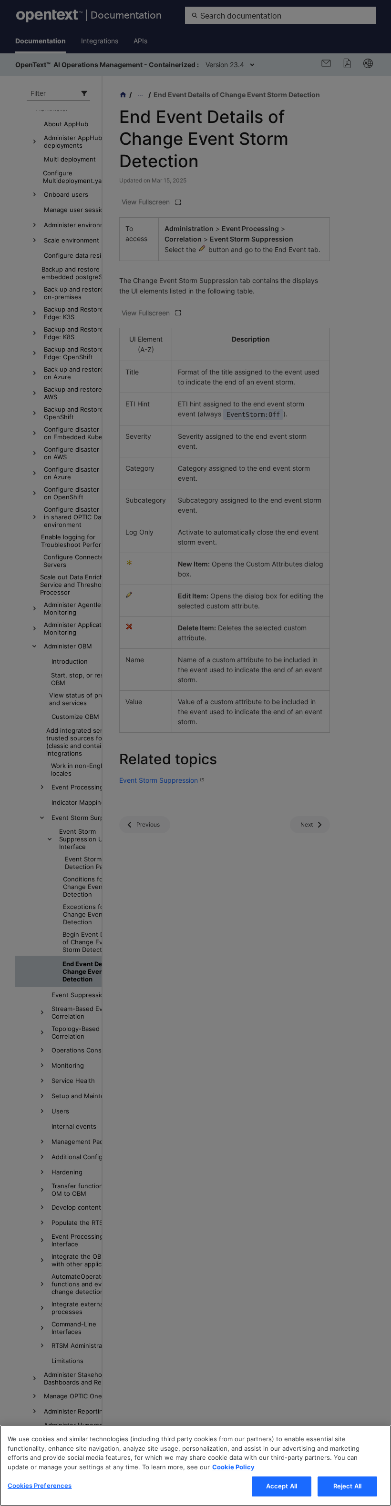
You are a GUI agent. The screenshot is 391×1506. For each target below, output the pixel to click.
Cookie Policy (233, 1467)
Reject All (347, 1486)
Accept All (281, 1486)
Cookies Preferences (40, 1485)
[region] (195, 1465)
